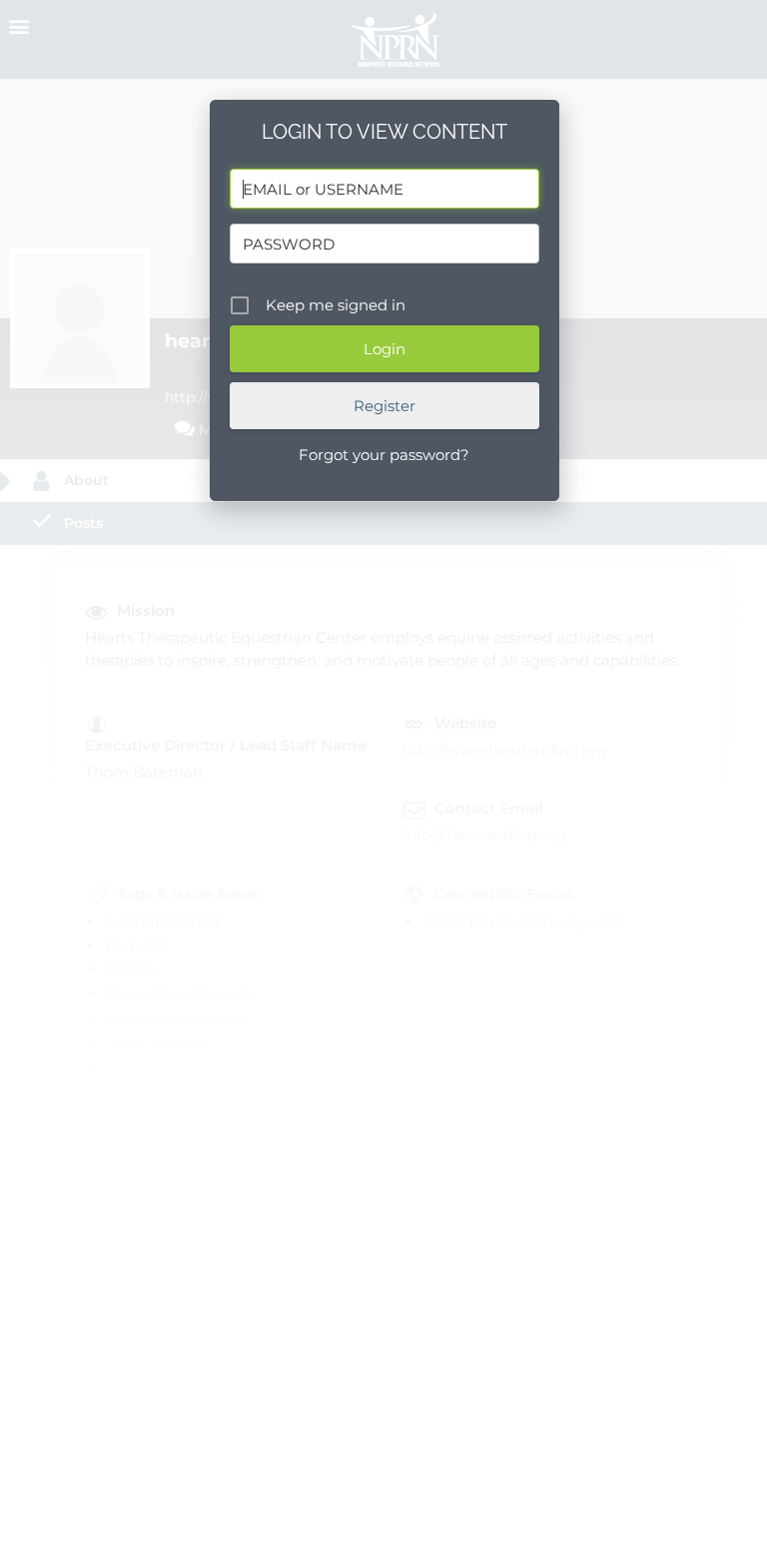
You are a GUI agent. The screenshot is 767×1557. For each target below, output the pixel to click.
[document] (383, 778)
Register (384, 405)
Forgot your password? (384, 454)
